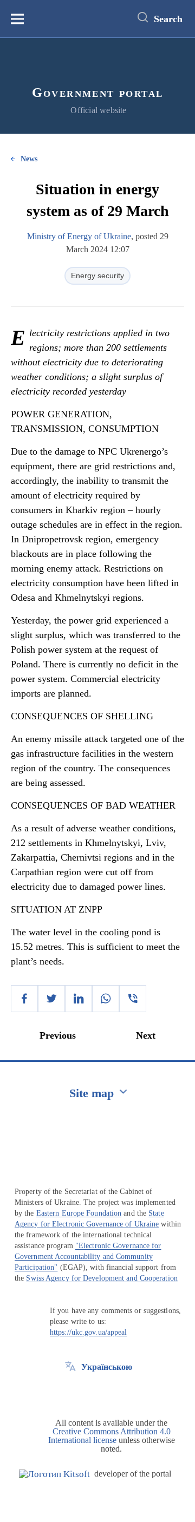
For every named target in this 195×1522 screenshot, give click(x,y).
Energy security (97, 275)
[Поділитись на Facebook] (24, 999)
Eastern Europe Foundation (79, 1213)
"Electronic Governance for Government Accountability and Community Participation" (88, 1256)
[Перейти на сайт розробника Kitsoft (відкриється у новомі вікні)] (54, 1474)
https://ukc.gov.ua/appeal (88, 1332)
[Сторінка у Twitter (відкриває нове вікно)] (70, 1391)
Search (168, 19)
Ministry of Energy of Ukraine (79, 236)
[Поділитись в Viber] (133, 999)
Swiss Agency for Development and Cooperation (101, 1278)
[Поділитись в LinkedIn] (79, 999)
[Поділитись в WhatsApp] (106, 999)
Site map (91, 1093)
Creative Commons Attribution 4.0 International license (109, 1436)
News (29, 159)
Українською (106, 1367)
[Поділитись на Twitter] (51, 999)
